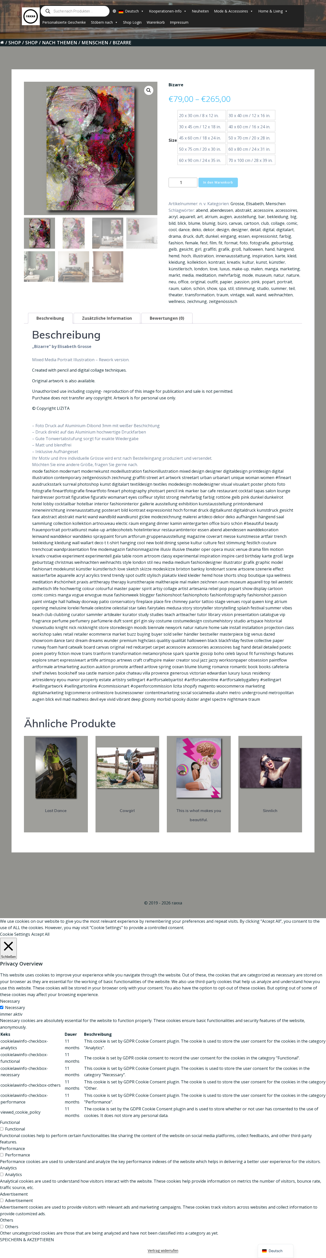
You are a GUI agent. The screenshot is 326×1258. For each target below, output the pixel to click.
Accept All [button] (40, 934)
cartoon (251, 223)
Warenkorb (156, 22)
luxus (225, 269)
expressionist (264, 236)
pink (255, 282)
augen (226, 216)
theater (176, 295)
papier (226, 282)
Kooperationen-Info (165, 11)
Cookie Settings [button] (15, 934)
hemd (174, 256)
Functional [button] (10, 1122)
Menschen (95, 42)
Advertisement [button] (14, 1194)
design (222, 229)
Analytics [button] (8, 1168)
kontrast (216, 262)
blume (194, 223)
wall (250, 295)
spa (222, 288)
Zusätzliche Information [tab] (107, 318)
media (188, 275)
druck (188, 236)
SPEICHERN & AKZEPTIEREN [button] (27, 1239)
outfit (212, 282)
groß (236, 249)
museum (263, 275)
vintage (237, 295)
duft (199, 236)
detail (255, 229)
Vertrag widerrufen (163, 1250)
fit (220, 243)
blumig (208, 223)
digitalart (285, 229)
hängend (285, 249)
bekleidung (277, 216)
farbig (285, 236)
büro (222, 223)
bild (172, 223)
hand (270, 249)
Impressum (179, 22)
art (200, 216)
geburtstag (282, 243)
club (265, 223)
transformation (199, 295)
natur (279, 275)
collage (277, 223)
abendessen (221, 210)
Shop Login (132, 22)
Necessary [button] (10, 1001)
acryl (173, 216)
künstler (277, 262)
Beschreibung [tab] (50, 318)
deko (196, 229)
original (198, 282)
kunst (261, 262)
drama (175, 236)
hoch (186, 256)
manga (271, 269)
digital (268, 229)
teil (292, 288)
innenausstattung (233, 256)
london (201, 269)
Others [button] (6, 1220)
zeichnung (197, 301)
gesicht (186, 249)
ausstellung (245, 216)
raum (174, 288)
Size (173, 140)
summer (279, 288)
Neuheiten (200, 11)
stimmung (245, 288)
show (212, 288)
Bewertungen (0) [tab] (167, 318)
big (293, 216)
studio (263, 288)
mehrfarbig (229, 275)
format (231, 243)
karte (280, 256)
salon (186, 288)
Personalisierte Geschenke (64, 22)
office (183, 282)
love (214, 269)
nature (292, 275)
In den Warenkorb (218, 182)
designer (239, 229)
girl (198, 249)
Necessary (15, 1007)
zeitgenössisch (223, 301)
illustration (203, 256)
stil (231, 288)
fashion (176, 243)
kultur (248, 262)
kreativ (233, 262)
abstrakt (243, 210)
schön (199, 288)
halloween (253, 249)
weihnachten (280, 295)
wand (261, 295)
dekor (208, 229)
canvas (235, 223)
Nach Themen (59, 42)
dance (184, 229)
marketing (290, 269)
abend (202, 210)
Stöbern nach (102, 22)
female (191, 243)
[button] (148, 90)
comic (292, 223)
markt (174, 275)
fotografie (259, 243)
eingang (228, 236)
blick (182, 223)
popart (268, 282)
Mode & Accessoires (231, 11)
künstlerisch (180, 269)
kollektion (196, 262)
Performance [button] (12, 1148)
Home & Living (270, 11)
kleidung (177, 262)
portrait (284, 282)
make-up (240, 269)
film (213, 243)
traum (222, 295)
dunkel (212, 236)
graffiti (209, 249)
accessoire (263, 210)
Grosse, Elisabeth (247, 203)
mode (247, 275)
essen (244, 236)
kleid (291, 256)
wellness (177, 301)
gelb (173, 249)
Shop (14, 42)
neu (172, 282)
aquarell (187, 216)
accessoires (286, 210)
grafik (223, 249)
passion (241, 282)
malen (257, 269)
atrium (211, 216)
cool (172, 229)
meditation (206, 275)
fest (204, 243)
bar (261, 216)
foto (244, 243)
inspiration (262, 256)
